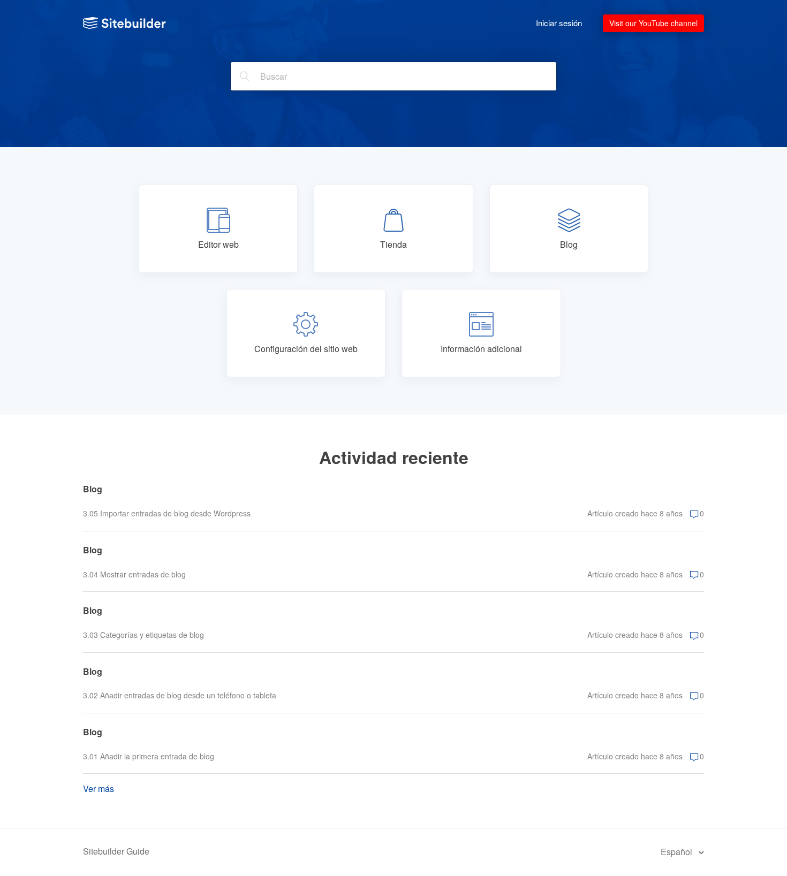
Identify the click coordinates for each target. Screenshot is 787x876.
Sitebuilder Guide (116, 851)
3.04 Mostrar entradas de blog (134, 574)
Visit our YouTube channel (653, 23)
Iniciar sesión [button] (559, 22)
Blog (92, 489)
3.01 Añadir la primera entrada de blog (148, 756)
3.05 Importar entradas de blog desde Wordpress (167, 513)
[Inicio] (124, 23)
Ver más (98, 788)
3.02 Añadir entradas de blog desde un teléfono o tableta (179, 695)
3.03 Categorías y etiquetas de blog (143, 634)
